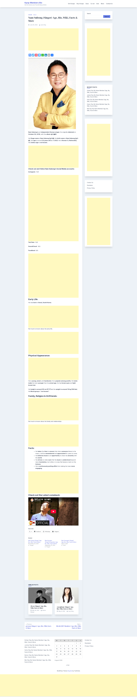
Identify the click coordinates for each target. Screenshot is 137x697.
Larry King (43, 24)
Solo (97, 3)
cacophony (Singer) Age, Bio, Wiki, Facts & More (65, 608)
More (102, 3)
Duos (87, 3)
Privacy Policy (91, 188)
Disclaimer (90, 185)
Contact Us (109, 3)
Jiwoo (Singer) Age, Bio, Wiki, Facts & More (39, 607)
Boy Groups (80, 3)
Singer (30, 14)
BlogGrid (70, 671)
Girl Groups (71, 3)
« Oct (67, 665)
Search (89, 13)
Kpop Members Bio (33, 3)
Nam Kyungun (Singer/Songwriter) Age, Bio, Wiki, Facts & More (51, 542)
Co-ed (92, 3)
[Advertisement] (53, 39)
